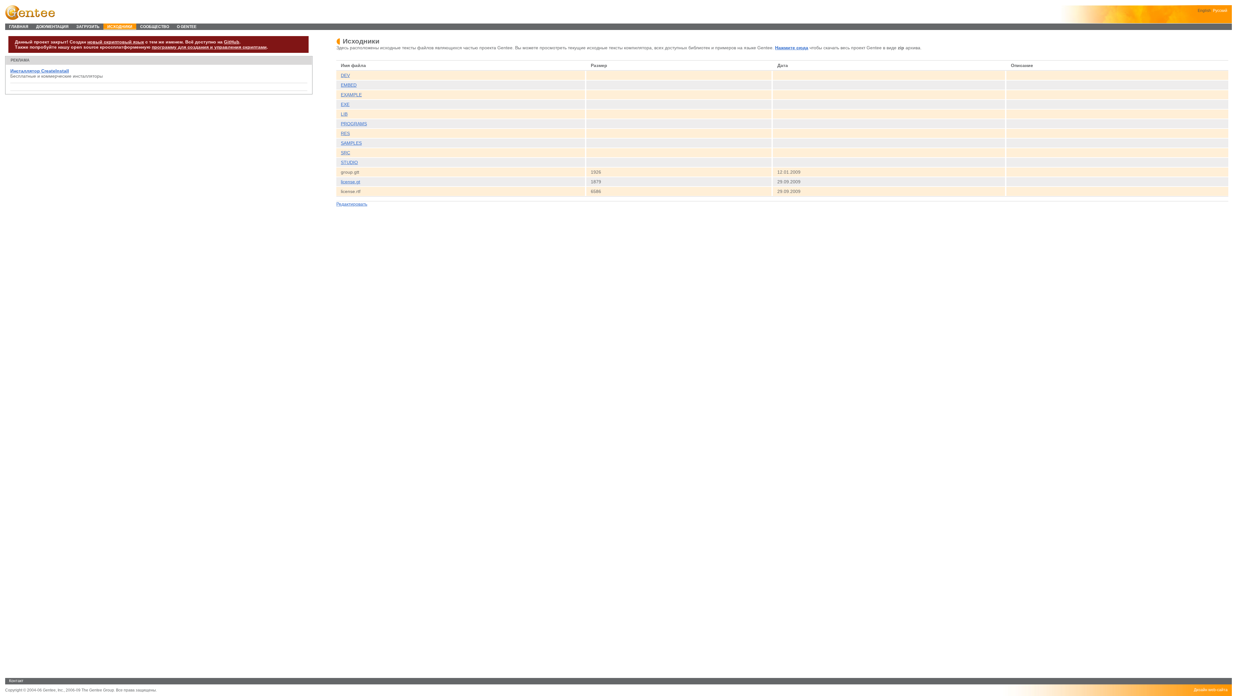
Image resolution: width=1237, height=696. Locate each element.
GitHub (231, 41)
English (1204, 10)
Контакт (16, 681)
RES (345, 133)
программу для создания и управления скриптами (209, 47)
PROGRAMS (354, 123)
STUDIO (349, 162)
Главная (18, 26)
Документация (52, 26)
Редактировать (351, 204)
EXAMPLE (351, 94)
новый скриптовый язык (115, 41)
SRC (345, 152)
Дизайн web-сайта (1211, 690)
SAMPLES (351, 143)
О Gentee (187, 26)
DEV (345, 75)
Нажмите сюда (791, 47)
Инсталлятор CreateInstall (39, 70)
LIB (344, 114)
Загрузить (88, 26)
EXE (345, 104)
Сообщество (154, 26)
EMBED (349, 85)
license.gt (350, 181)
